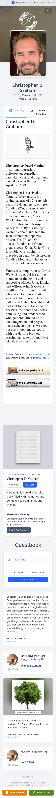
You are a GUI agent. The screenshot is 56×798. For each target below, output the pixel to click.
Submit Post (28, 579)
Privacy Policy (20, 785)
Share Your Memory (18, 530)
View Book (14, 484)
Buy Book (30, 484)
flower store (42, 357)
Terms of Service (36, 785)
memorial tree (42, 354)
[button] (28, 697)
